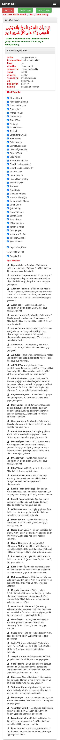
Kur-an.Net (8, 4)
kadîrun (11, 86)
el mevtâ (11, 74)
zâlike (10, 57)
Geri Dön (8, 10)
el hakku (11, 66)
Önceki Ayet (25, 10)
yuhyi (10, 71)
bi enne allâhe (14, 60)
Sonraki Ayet (44, 10)
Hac (31, 14)
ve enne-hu (12, 69)
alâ (8, 80)
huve (9, 63)
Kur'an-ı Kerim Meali (14, 14)
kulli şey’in (12, 83)
